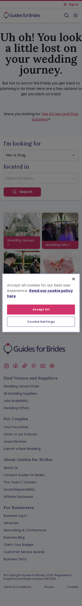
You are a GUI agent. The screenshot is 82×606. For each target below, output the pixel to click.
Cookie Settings (41, 322)
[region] (41, 303)
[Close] (74, 279)
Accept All (41, 309)
